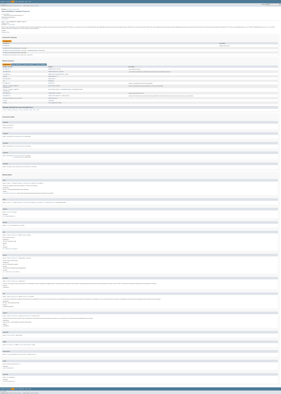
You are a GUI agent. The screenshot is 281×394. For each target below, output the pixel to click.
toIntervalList (52, 98)
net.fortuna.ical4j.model (13, 9)
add (49, 69)
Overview (2, 1)
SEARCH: (263, 4)
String (53, 85)
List (4, 98)
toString (50, 100)
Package (8, 1)
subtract (50, 95)
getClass (15, 109)
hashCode (50, 80)
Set (4, 78)
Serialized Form (5, 32)
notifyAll (26, 109)
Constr (15, 5)
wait (31, 109)
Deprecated (21, 1)
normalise (51, 83)
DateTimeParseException (9, 193)
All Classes (3, 4)
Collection (12, 48)
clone (4, 109)
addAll (50, 74)
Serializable (4, 18)
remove (50, 93)
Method (19, 5)
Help (30, 1)
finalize (9, 109)
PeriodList (6, 45)
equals (50, 76)
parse (49, 85)
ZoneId (55, 102)
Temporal (25, 11)
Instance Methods (28, 64)
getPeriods (51, 78)
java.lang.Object (5, 14)
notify (20, 109)
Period (17, 48)
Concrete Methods (40, 64)
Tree (16, 1)
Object (8, 23)
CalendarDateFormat (32, 50)
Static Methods (16, 64)
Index (26, 1)
